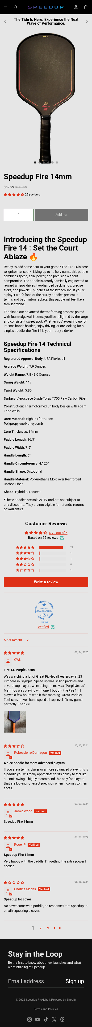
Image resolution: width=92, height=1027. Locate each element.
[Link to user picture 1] (15, 722)
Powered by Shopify (63, 999)
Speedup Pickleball (38, 999)
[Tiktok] (46, 1019)
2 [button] (41, 928)
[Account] (76, 7)
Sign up (75, 981)
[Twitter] (54, 1019)
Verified (43, 627)
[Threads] (62, 1019)
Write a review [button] (46, 582)
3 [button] (48, 928)
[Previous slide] (5, 21)
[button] (14, 194)
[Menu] (5, 7)
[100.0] (44, 610)
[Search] (15, 7)
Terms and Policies (46, 1009)
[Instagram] (29, 1019)
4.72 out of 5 (58, 533)
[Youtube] (38, 1019)
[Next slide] (87, 21)
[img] (14, 653)
